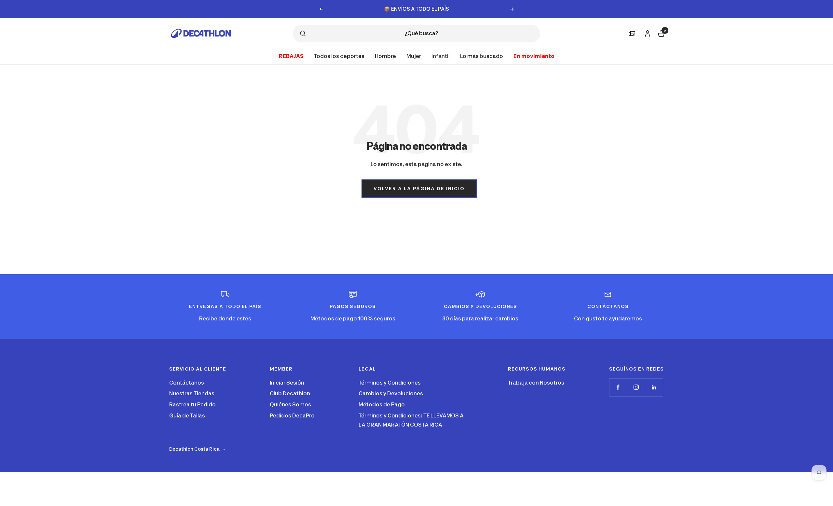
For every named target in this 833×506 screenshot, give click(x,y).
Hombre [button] (385, 55)
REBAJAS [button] (291, 55)
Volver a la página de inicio (419, 188)
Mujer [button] (413, 55)
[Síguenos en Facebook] (618, 387)
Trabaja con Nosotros (536, 382)
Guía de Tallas (187, 415)
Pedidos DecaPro (292, 415)
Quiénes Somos (290, 404)
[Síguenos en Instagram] (636, 387)
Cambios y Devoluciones (391, 393)
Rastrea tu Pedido (192, 404)
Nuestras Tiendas (191, 393)
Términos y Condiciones (390, 382)
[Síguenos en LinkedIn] (654, 387)
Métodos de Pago (382, 404)
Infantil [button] (440, 55)
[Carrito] (660, 33)
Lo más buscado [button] (481, 55)
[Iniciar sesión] (646, 32)
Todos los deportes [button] (339, 55)
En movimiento (533, 55)
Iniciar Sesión (287, 382)
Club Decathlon (290, 393)
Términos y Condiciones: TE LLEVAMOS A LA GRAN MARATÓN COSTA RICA (411, 420)
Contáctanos (186, 382)
